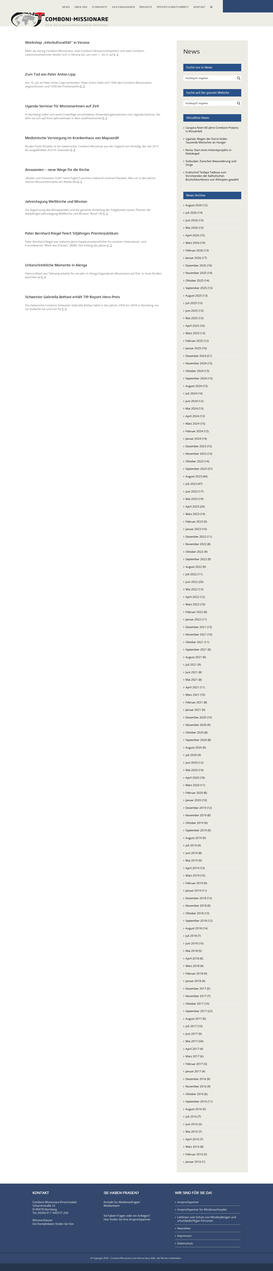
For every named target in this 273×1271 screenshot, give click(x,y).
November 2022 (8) (198, 544)
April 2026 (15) (195, 235)
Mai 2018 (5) (194, 951)
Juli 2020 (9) (193, 755)
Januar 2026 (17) (196, 258)
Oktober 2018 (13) (197, 913)
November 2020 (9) (198, 725)
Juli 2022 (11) (194, 574)
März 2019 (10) (195, 875)
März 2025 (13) (195, 333)
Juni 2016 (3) (194, 1124)
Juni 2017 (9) (194, 1034)
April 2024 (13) (195, 416)
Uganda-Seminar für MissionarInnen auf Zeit (62, 106)
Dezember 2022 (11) (199, 536)
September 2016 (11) (199, 1101)
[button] (211, 6)
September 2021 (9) (198, 649)
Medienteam (112, 1205)
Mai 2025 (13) (194, 318)
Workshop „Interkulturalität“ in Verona (57, 42)
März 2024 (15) (195, 423)
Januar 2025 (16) (196, 348)
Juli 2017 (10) (194, 1026)
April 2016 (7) (194, 1139)
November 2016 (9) (198, 1086)
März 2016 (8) (194, 1146)
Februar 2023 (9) (196, 521)
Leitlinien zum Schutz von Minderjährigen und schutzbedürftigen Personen (206, 1219)
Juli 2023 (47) (194, 484)
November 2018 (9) (198, 905)
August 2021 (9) (196, 657)
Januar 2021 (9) (195, 710)
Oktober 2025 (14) (197, 280)
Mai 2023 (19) (194, 499)
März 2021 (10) (195, 695)
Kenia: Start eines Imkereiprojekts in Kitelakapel (208, 151)
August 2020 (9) (196, 747)
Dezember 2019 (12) (199, 808)
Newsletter (184, 1228)
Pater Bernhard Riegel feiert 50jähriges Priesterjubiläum (71, 233)
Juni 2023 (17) (194, 491)
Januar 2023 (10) (196, 529)
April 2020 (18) (195, 777)
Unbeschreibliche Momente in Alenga (56, 265)
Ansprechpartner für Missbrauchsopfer (202, 1209)
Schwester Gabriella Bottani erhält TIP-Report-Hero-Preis (72, 297)
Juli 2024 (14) (194, 393)
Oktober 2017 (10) (197, 1003)
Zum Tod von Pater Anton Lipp (50, 74)
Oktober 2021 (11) (197, 642)
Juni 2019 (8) (194, 853)
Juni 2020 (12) (194, 762)
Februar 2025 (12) (197, 341)
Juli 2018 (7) (193, 936)
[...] (116, 54)
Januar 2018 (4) (195, 981)
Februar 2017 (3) (196, 1064)
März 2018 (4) (194, 966)
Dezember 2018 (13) (199, 898)
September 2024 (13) (199, 378)
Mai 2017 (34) (194, 1041)
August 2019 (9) (196, 838)
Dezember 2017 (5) (198, 988)
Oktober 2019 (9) (196, 823)
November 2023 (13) (199, 453)
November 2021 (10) (199, 634)
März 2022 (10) (195, 604)
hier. (71, 1224)
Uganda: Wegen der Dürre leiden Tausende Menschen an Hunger (206, 140)
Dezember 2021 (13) (199, 627)
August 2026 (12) (196, 205)
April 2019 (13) (195, 868)
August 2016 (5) (196, 1109)
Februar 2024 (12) (197, 431)
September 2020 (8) (198, 740)
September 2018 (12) (199, 920)
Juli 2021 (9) (193, 664)
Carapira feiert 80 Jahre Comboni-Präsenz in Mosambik (212, 129)
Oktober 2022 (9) (196, 551)
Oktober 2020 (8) (196, 732)
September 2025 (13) (199, 288)
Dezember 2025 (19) (199, 265)
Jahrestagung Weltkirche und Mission (56, 201)
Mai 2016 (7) (194, 1131)
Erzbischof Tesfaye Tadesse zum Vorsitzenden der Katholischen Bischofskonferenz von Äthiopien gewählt (212, 175)
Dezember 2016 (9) (198, 1079)
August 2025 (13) (196, 295)
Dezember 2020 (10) (199, 717)
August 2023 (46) (196, 476)
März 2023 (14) (195, 514)
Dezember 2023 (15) (199, 446)
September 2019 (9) (198, 830)
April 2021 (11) (195, 687)
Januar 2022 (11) (196, 619)
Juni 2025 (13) (194, 310)
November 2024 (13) (199, 363)
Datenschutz (185, 1243)
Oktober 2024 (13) (197, 371)
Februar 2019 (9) (196, 883)
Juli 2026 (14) (194, 212)
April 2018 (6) (194, 958)
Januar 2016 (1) (195, 1162)
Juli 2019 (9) (193, 845)
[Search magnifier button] (238, 78)
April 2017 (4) (194, 1049)
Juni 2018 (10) (194, 943)
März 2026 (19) (195, 243)
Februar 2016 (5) (196, 1154)
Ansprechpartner (139, 1219)
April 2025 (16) (195, 326)
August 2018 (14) (196, 928)
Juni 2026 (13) (194, 220)
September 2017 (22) (199, 1011)
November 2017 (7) (198, 996)
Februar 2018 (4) (196, 973)
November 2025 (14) (199, 273)
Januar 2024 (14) (196, 438)
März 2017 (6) (194, 1056)
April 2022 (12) (195, 597)
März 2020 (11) (195, 785)
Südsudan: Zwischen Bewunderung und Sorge (211, 163)
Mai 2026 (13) (194, 228)
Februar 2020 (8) (196, 793)
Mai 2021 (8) (194, 679)
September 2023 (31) (199, 469)
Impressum (184, 1236)
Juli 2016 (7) (193, 1116)
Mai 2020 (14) (194, 770)
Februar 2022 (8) (196, 612)
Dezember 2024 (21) (199, 356)
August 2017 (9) (196, 1018)
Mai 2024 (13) (194, 408)
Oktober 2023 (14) (197, 461)
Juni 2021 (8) (194, 672)
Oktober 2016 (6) (196, 1094)
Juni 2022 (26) (194, 582)
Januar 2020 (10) (196, 800)
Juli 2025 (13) (194, 303)
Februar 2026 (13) (197, 250)
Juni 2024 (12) (194, 401)
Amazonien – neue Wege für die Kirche (57, 169)
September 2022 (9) (198, 559)
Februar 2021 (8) (196, 702)
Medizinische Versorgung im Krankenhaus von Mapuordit (72, 138)
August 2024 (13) (196, 386)
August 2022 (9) (196, 567)
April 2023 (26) (195, 506)
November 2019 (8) (198, 815)
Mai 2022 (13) (194, 589)
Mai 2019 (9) (194, 860)
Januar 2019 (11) (196, 890)
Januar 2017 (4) (195, 1071)
